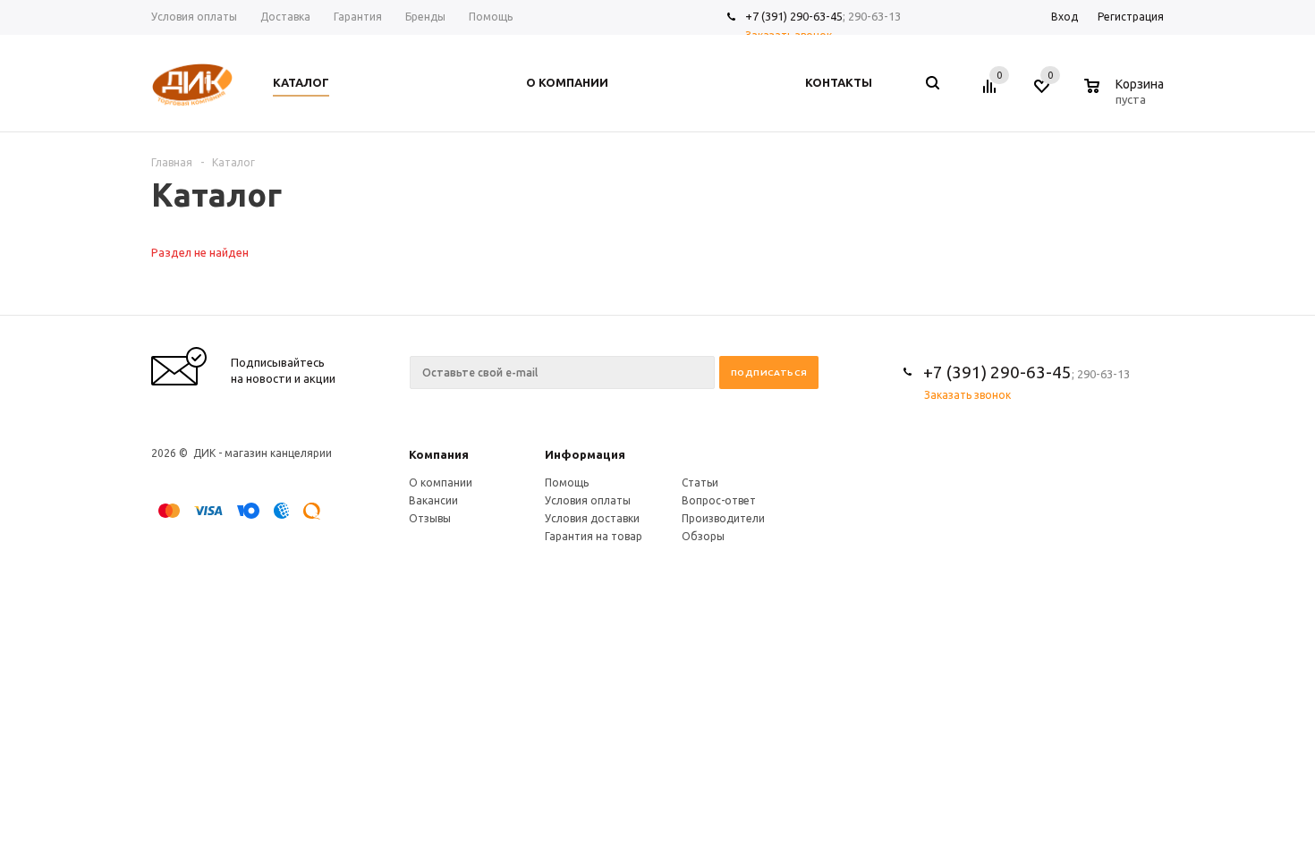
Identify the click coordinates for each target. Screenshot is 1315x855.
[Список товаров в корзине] (1126, 96)
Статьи (700, 482)
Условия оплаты (588, 500)
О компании (440, 482)
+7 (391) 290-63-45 (794, 16)
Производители (723, 518)
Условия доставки (592, 518)
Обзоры (703, 536)
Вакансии (433, 500)
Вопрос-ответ (719, 500)
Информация (585, 454)
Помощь (567, 482)
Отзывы (430, 518)
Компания (439, 454)
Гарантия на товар (593, 536)
